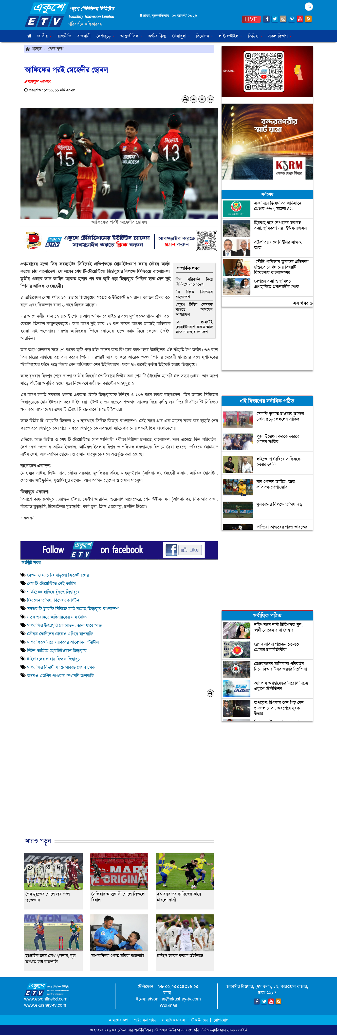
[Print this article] (185, 99)
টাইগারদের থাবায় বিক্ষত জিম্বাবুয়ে (54, 659)
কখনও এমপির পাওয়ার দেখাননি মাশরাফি (60, 676)
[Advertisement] (119, 775)
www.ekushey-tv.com (45, 1005)
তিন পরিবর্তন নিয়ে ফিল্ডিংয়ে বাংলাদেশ (194, 282)
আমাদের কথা (119, 1020)
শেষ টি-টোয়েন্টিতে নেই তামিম (51, 583)
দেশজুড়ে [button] (104, 36)
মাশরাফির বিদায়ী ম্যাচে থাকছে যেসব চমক (61, 667)
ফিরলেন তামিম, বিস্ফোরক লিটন (53, 600)
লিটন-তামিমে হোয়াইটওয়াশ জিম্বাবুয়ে (57, 651)
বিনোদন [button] (203, 36)
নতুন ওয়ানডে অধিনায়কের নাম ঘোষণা (58, 617)
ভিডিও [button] (254, 36)
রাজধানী (84, 36)
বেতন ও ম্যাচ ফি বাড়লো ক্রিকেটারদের (58, 575)
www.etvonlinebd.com (45, 999)
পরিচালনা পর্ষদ (145, 1020)
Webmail (168, 1005)
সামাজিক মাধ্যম (173, 1020)
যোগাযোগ (221, 1020)
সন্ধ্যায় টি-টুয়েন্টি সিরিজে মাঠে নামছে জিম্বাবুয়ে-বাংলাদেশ (72, 609)
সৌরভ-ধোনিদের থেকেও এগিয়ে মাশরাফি (60, 634)
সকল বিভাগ (278, 36)
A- (193, 99)
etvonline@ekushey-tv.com (174, 999)
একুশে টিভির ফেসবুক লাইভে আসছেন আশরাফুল (194, 309)
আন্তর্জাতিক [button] (130, 36)
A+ (210, 99)
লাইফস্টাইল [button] (229, 36)
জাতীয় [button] (43, 36)
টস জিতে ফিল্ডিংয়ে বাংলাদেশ (194, 294)
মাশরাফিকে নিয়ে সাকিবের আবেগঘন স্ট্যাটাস (63, 642)
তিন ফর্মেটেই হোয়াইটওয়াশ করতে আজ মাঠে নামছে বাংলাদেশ (194, 326)
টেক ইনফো (200, 1020)
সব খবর (301, 303)
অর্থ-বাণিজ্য (157, 36)
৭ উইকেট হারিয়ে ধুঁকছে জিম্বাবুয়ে (53, 592)
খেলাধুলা (55, 48)
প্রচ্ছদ (35, 48)
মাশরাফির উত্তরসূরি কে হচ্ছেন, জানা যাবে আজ (64, 625)
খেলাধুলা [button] (179, 36)
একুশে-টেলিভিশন (140, 1030)
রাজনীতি (64, 36)
